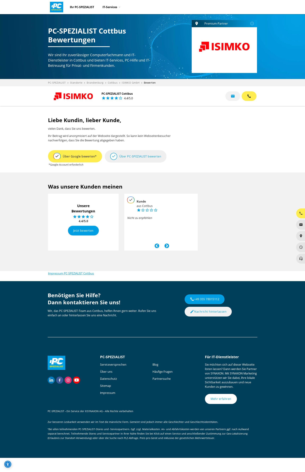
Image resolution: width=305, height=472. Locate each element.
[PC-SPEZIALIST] (55, 6)
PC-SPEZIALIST (57, 82)
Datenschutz (108, 379)
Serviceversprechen (113, 365)
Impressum (107, 393)
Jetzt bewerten (83, 230)
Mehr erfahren (221, 399)
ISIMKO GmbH (131, 82)
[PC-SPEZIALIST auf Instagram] (68, 380)
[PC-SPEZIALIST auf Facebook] (59, 380)
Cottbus (113, 82)
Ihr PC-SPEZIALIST (82, 7)
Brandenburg (95, 82)
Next (166, 245)
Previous (156, 245)
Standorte (76, 82)
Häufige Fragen (162, 372)
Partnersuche (161, 379)
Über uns (106, 372)
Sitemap (105, 386)
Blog (155, 365)
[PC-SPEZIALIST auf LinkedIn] (51, 380)
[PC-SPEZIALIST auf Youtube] (76, 380)
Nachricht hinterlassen (208, 311)
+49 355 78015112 (204, 299)
